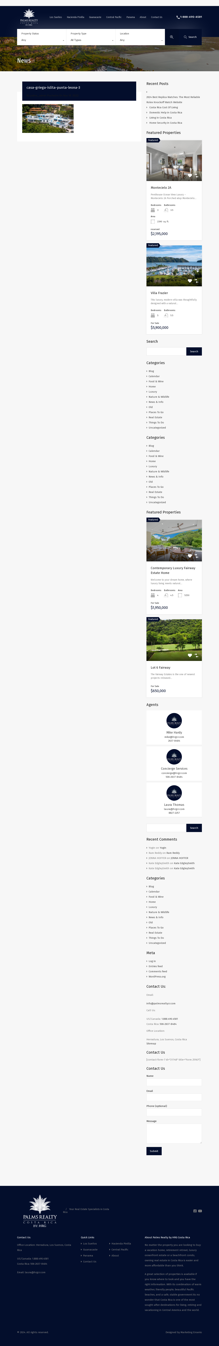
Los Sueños (56, 17)
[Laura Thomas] (174, 799)
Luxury (153, 391)
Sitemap (151, 1043)
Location (124, 33)
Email (149, 1091)
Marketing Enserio (191, 1332)
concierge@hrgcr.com (174, 773)
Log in (152, 961)
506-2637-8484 (174, 776)
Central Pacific (113, 17)
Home (152, 386)
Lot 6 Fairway (160, 667)
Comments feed (158, 971)
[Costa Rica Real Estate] (29, 24)
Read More (174, 172)
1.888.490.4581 (170, 1018)
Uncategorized (157, 427)
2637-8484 (174, 740)
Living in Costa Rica (160, 117)
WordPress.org (157, 976)
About (143, 17)
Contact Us (156, 17)
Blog (151, 371)
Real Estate (155, 417)
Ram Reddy (173, 852)
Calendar (154, 376)
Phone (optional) (156, 1106)
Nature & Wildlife (159, 396)
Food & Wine (156, 381)
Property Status (30, 33)
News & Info (156, 402)
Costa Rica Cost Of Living (164, 107)
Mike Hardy (174, 732)
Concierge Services (174, 769)
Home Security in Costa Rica (165, 122)
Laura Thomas (174, 805)
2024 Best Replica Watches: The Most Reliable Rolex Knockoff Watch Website (173, 100)
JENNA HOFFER (179, 858)
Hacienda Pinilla (75, 17)
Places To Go (156, 412)
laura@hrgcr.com (174, 809)
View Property (174, 553)
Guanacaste (95, 17)
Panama (130, 17)
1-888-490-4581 (191, 16)
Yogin (163, 847)
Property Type (78, 33)
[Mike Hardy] (174, 726)
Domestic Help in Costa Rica (165, 112)
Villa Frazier (159, 293)
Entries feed (156, 966)
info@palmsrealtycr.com (161, 1003)
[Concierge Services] (174, 763)
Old (151, 407)
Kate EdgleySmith (184, 863)
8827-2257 (174, 812)
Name (149, 1075)
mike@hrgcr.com (174, 737)
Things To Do (156, 422)
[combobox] (41, 41)
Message (151, 1121)
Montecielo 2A (161, 188)
